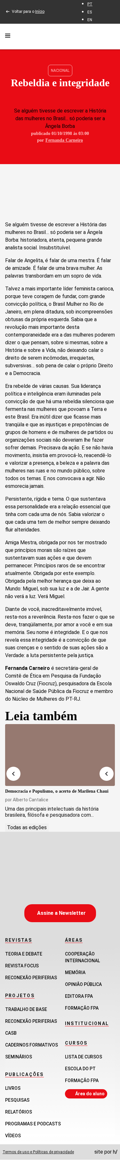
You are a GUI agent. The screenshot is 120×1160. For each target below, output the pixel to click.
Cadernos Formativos (31, 1044)
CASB (11, 1033)
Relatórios (18, 1111)
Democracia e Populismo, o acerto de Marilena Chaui (56, 791)
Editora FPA (79, 996)
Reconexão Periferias (31, 977)
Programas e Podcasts (33, 1123)
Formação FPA (82, 1080)
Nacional (60, 70)
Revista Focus (22, 965)
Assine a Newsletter (61, 913)
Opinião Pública (83, 984)
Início (39, 11)
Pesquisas (17, 1100)
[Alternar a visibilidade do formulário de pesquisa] (111, 36)
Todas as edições (27, 827)
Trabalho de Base (26, 1009)
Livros (12, 1088)
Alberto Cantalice (30, 799)
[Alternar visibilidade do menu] (7, 36)
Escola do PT (80, 1068)
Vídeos (13, 1135)
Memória (75, 972)
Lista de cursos (83, 1056)
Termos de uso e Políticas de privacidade (38, 1152)
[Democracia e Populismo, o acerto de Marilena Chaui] (60, 755)
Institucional (87, 1023)
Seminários (18, 1056)
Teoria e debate (23, 953)
